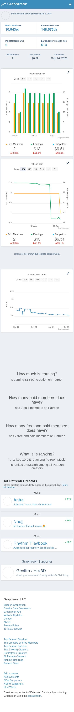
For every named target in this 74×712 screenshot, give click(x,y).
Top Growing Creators (16, 649)
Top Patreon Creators (15, 639)
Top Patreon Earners (15, 646)
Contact (8, 618)
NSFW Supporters (14, 683)
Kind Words (10, 687)
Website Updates (13, 615)
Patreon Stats (11, 663)
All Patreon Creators (15, 656)
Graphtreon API (12, 611)
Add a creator (11, 673)
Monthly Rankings (13, 659)
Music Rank (11, 25)
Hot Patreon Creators (15, 653)
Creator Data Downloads (17, 608)
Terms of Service (13, 629)
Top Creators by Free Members (21, 642)
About (7, 622)
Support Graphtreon (15, 604)
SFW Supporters (13, 680)
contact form (34, 695)
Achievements (11, 676)
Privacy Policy (11, 625)
